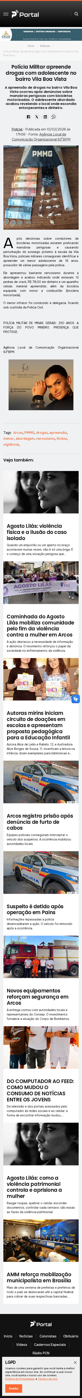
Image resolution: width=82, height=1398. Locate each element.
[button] (5, 13)
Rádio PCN (41, 1353)
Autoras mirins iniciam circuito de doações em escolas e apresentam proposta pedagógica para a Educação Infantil (38, 725)
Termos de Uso (47, 1379)
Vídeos (21, 1344)
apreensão (58, 432)
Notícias (45, 46)
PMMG (29, 432)
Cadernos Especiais (50, 1344)
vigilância (11, 444)
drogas (42, 432)
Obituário (70, 1336)
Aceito (14, 1388)
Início (31, 46)
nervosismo (46, 438)
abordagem (25, 438)
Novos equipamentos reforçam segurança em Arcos (37, 996)
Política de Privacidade (19, 1379)
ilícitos (62, 438)
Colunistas (48, 1336)
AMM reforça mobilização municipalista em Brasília (39, 1277)
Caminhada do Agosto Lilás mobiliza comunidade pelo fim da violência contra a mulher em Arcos (40, 625)
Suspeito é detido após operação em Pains (35, 909)
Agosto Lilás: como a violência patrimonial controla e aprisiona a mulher (34, 1187)
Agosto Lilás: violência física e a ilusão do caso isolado (37, 532)
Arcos (18, 432)
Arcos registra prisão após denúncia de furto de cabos (40, 822)
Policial (17, 129)
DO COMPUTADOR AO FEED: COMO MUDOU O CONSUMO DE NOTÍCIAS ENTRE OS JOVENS (40, 1090)
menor (9, 438)
